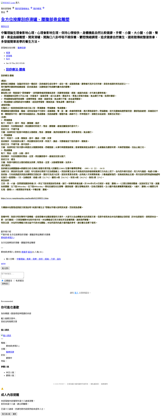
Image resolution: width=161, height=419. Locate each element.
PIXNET (62, 384)
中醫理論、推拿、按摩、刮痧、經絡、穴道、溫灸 (39, 259)
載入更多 (5, 268)
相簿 (8, 53)
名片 (8, 59)
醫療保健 (22, 48)
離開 (14, 414)
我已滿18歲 (6, 414)
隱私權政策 (95, 384)
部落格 (9, 56)
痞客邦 (24, 252)
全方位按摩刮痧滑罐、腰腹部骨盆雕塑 (35, 19)
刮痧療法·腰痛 (15, 69)
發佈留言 (5, 284)
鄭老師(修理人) (7, 238)
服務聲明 (104, 384)
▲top (3, 263)
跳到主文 (5, 26)
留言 (30, 252)
